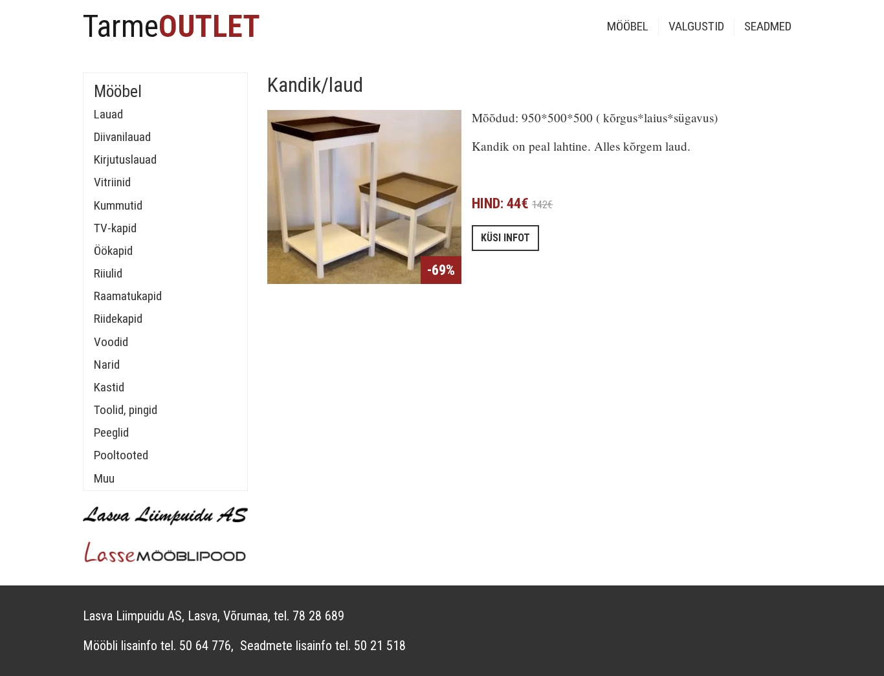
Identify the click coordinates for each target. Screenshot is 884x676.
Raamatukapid (128, 296)
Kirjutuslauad (125, 159)
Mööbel (627, 26)
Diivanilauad (122, 136)
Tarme (171, 26)
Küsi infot (505, 238)
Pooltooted (121, 455)
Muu (104, 478)
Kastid (109, 387)
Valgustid (696, 26)
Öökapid (113, 250)
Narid (107, 364)
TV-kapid (115, 228)
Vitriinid (112, 182)
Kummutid (118, 205)
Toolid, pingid (125, 409)
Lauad (108, 114)
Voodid (111, 341)
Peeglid (111, 432)
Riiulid (108, 273)
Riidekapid (118, 318)
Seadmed (767, 26)
